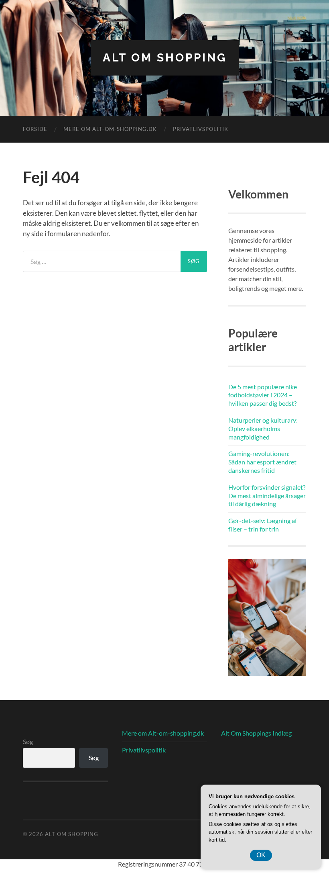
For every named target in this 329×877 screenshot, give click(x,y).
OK (261, 855)
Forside (35, 129)
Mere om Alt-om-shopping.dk (110, 129)
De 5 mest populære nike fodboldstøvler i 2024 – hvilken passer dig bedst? (262, 395)
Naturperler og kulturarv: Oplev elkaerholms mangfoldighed (263, 428)
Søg (28, 741)
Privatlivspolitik (200, 129)
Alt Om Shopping (165, 57)
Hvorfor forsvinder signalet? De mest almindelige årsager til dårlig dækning (267, 495)
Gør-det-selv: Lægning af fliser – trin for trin (262, 525)
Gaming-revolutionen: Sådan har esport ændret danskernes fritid (262, 462)
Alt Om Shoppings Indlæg (256, 733)
